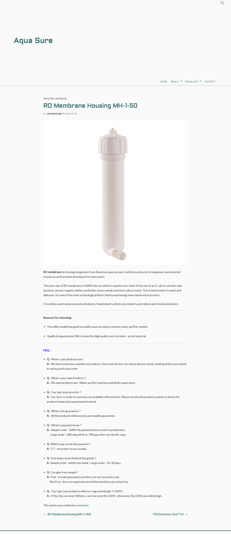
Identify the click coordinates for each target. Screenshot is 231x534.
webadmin (56, 113)
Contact (209, 81)
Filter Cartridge (56, 98)
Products (191, 81)
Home (163, 81)
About (175, 81)
